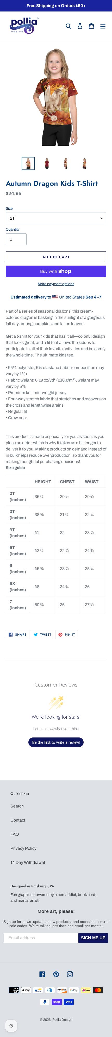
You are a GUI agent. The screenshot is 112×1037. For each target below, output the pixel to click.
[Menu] (103, 25)
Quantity (13, 229)
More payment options (56, 284)
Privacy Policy (23, 848)
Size (9, 208)
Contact (17, 820)
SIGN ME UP (93, 938)
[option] (28, 163)
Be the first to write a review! (56, 742)
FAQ (14, 834)
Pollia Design (62, 1020)
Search (17, 806)
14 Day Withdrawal (27, 862)
